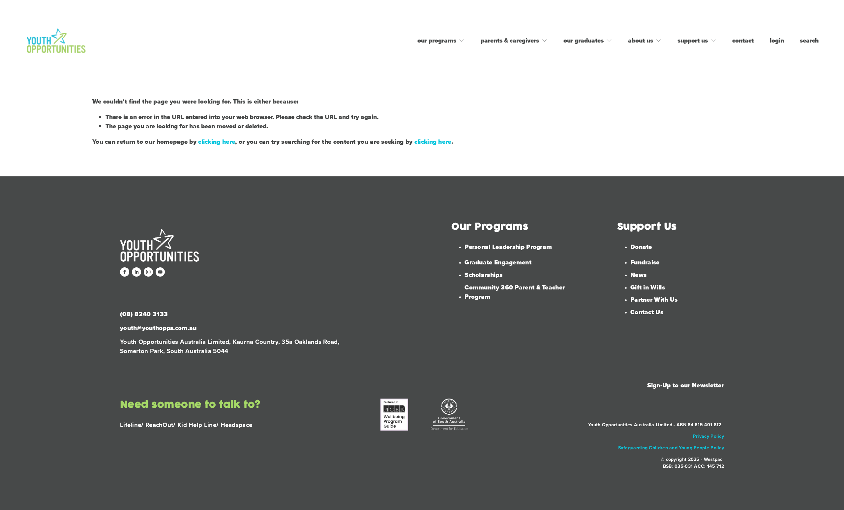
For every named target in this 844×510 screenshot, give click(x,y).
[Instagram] (148, 272)
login (777, 40)
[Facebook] (124, 272)
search (809, 40)
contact (743, 40)
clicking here (216, 141)
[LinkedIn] (136, 272)
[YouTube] (160, 272)
